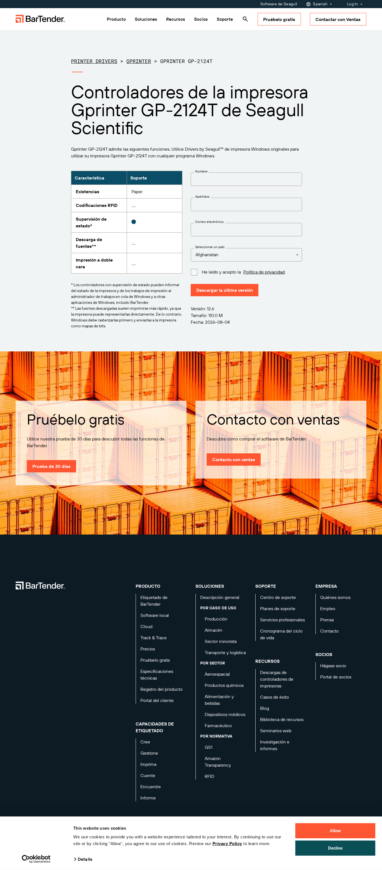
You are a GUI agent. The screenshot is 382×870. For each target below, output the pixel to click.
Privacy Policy (227, 843)
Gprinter (138, 61)
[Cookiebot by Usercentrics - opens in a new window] (36, 859)
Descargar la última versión (224, 290)
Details (85, 859)
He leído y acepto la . (244, 272)
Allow (335, 830)
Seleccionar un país (210, 247)
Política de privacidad (264, 272)
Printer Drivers (94, 61)
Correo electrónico (209, 222)
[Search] (245, 19)
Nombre (201, 171)
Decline (335, 847)
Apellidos (202, 197)
